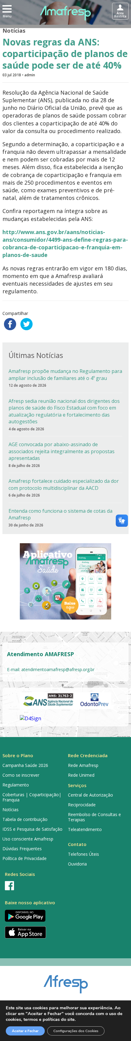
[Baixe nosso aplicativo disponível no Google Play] (33, 916)
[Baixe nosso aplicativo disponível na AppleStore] (33, 932)
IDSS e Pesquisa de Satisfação (32, 829)
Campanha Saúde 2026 (25, 765)
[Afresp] (66, 981)
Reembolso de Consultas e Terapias (94, 817)
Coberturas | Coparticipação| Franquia (31, 797)
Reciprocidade (82, 804)
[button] (7, 11)
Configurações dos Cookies (75, 1030)
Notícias (13, 30)
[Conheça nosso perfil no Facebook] (33, 885)
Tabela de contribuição (25, 819)
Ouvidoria (77, 863)
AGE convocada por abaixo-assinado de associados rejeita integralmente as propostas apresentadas (62, 451)
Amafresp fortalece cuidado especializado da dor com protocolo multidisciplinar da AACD (64, 484)
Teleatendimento (85, 829)
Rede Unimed (81, 775)
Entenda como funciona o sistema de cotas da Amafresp (60, 514)
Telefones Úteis (83, 854)
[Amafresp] (65, 13)
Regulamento (15, 784)
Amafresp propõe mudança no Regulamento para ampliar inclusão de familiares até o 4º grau (65, 374)
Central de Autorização (90, 794)
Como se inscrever (20, 775)
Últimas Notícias (36, 355)
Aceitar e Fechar (25, 1030)
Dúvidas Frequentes (22, 848)
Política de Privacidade (24, 858)
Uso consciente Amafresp (27, 838)
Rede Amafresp (83, 765)
